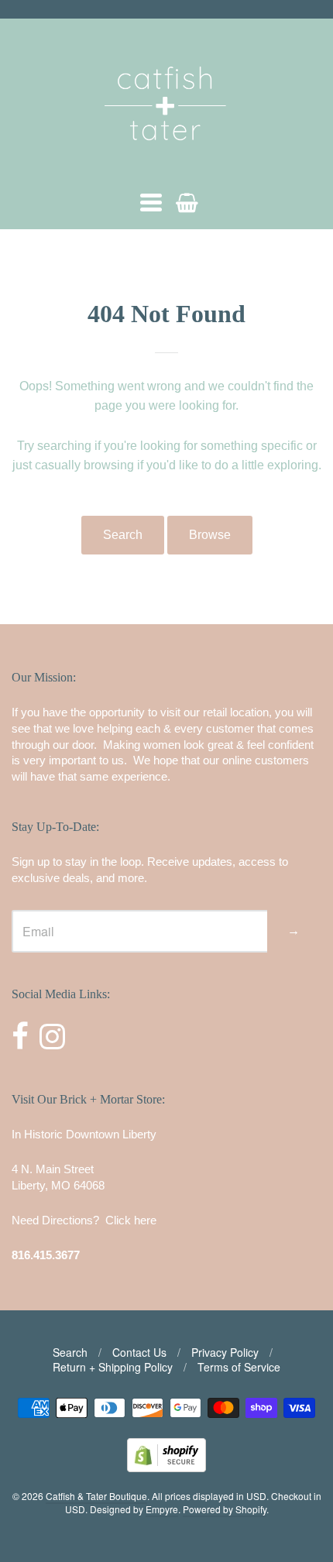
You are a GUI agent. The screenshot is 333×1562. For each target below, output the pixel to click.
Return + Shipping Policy (113, 1367)
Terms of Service (238, 1367)
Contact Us (139, 1352)
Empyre (162, 1509)
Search (122, 534)
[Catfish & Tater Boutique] (166, 162)
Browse (210, 534)
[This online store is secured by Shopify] (166, 1467)
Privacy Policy (225, 1352)
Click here (130, 1220)
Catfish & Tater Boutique (96, 1495)
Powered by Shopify (224, 1509)
